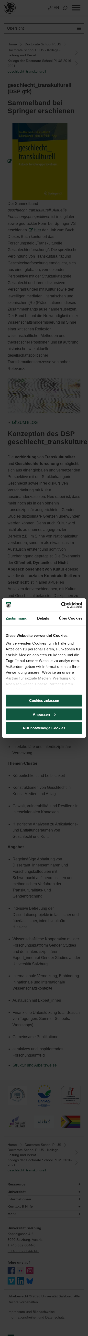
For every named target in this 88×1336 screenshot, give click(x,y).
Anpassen (41, 714)
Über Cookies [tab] (70, 618)
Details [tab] (43, 618)
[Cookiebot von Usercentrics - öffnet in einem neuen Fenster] (62, 605)
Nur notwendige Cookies (44, 728)
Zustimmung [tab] (16, 618)
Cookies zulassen (44, 700)
